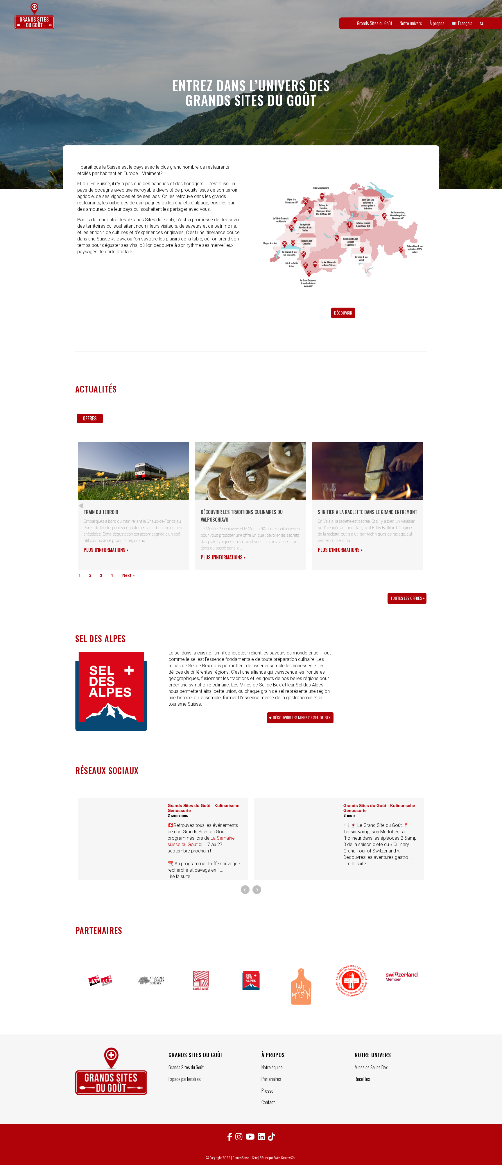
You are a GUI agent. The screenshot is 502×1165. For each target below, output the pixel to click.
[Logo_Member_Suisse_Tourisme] (401, 987)
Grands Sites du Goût (186, 1067)
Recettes (362, 1078)
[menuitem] (374, 23)
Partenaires (271, 1078)
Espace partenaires (184, 1078)
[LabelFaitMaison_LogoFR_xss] (301, 987)
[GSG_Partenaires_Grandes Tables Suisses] (151, 987)
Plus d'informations (105, 549)
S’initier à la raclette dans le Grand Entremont (367, 512)
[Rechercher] (481, 23)
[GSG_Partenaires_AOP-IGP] (100, 987)
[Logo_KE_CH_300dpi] (351, 987)
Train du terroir (101, 512)
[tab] (90, 420)
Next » (128, 575)
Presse (267, 1090)
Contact (268, 1102)
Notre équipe (272, 1067)
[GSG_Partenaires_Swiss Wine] (201, 987)
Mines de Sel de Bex (371, 1067)
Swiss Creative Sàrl (285, 1157)
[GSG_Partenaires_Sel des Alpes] (251, 987)
